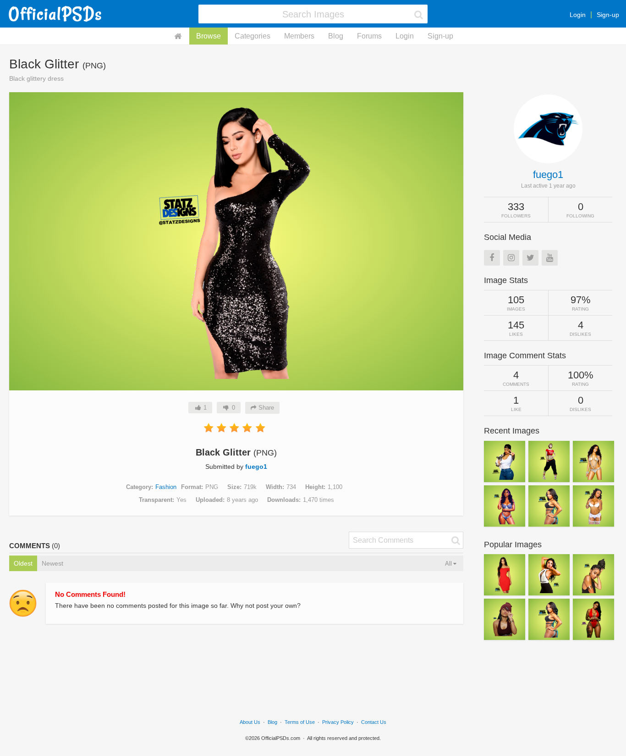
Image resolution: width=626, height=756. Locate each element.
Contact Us (373, 722)
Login (578, 14)
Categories (252, 36)
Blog (335, 36)
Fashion (165, 487)
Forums (369, 36)
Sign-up (608, 14)
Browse (208, 36)
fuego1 (256, 466)
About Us (250, 722)
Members (299, 36)
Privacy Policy (338, 722)
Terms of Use (300, 722)
